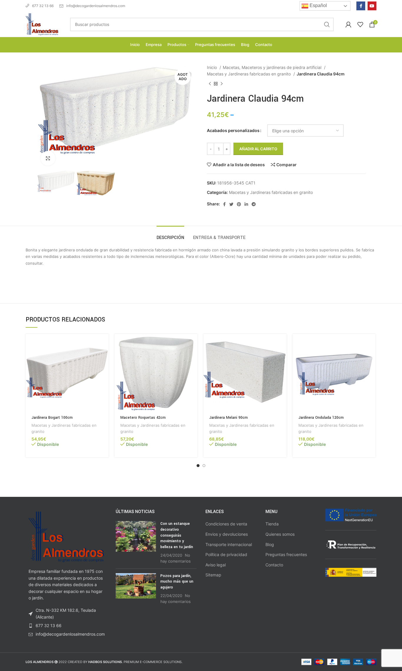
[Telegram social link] (254, 204)
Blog (269, 544)
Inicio (212, 67)
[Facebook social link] (360, 5)
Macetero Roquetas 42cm (143, 417)
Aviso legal (215, 564)
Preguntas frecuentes (286, 554)
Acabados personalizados (233, 130)
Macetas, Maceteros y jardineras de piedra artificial (273, 67)
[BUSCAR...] (327, 24)
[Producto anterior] (210, 84)
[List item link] (66, 625)
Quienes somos (280, 534)
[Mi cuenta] (348, 24)
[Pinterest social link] (239, 204)
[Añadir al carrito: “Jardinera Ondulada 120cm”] (371, 343)
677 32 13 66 (43, 6)
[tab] (170, 235)
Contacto (274, 564)
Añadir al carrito (258, 148)
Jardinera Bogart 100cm (52, 417)
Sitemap (213, 574)
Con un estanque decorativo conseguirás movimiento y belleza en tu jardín (176, 535)
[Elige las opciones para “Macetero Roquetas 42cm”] (193, 343)
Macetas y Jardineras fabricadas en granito (249, 73)
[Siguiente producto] (222, 84)
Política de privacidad (226, 554)
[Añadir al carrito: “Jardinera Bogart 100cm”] (104, 343)
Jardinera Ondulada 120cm (321, 417)
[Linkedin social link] (246, 204)
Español (317, 5)
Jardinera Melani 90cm (228, 417)
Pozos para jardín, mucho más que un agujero (176, 581)
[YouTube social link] (372, 5)
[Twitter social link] (231, 204)
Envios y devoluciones (226, 534)
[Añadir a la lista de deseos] (104, 370)
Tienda (272, 523)
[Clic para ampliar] (48, 158)
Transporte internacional (228, 544)
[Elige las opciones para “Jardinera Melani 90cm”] (282, 343)
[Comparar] (104, 356)
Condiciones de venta (226, 523)
